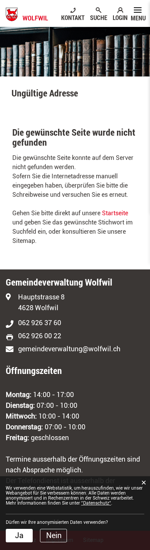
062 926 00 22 (39, 336)
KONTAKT (73, 17)
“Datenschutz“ (96, 503)
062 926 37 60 (39, 323)
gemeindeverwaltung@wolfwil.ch (69, 349)
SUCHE (98, 17)
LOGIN (120, 17)
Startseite (115, 213)
